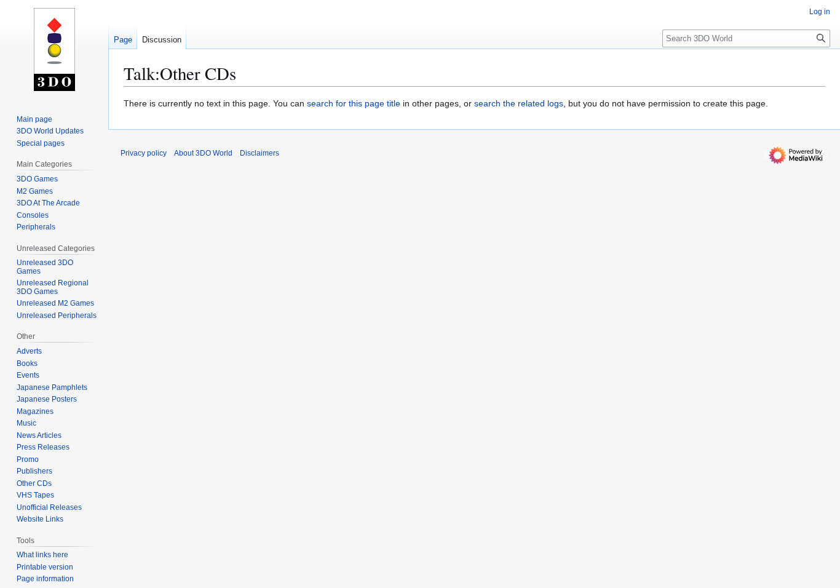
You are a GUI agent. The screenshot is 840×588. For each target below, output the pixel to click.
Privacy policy (144, 153)
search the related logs (518, 103)
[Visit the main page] (54, 49)
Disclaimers (259, 153)
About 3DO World (203, 153)
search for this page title (353, 103)
